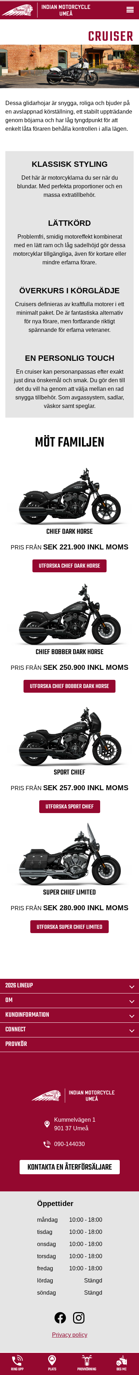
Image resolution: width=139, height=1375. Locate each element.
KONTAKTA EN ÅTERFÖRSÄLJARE (69, 1167)
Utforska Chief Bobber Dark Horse (69, 686)
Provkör (16, 1044)
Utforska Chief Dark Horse (69, 566)
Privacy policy (69, 1335)
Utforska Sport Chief (70, 807)
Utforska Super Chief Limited (69, 927)
